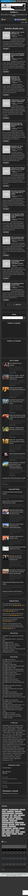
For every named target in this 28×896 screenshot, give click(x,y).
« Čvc (3, 869)
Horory (3, 817)
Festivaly (4, 811)
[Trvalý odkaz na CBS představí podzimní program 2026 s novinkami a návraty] (6, 263)
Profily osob (4, 824)
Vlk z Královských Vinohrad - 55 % (16, 704)
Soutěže (8, 830)
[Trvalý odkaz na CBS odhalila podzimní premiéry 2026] (6, 287)
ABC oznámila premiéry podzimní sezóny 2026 (17, 237)
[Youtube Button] (22, 19)
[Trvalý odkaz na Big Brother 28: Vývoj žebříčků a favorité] (6, 149)
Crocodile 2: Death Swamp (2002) (16, 666)
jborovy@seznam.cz (13, 793)
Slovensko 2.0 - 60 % (7, 760)
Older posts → (18, 304)
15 (20, 858)
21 (17, 861)
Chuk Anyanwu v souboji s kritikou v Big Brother (18, 100)
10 (3, 858)
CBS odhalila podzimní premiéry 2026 (17, 284)
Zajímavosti (8, 834)
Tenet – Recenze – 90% (8, 734)
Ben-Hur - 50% (11, 677)
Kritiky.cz (14, 12)
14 (17, 858)
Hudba (11, 817)
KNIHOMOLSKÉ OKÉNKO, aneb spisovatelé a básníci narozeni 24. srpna (16, 512)
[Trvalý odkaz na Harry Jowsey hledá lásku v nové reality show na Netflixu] (6, 194)
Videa (3, 834)
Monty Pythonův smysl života (17, 453)
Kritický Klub (11, 819)
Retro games (15, 828)
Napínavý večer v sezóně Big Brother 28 (17, 32)
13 (13, 304)
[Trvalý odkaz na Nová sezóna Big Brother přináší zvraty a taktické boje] (6, 57)
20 (14, 861)
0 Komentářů (14, 36)
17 (3, 861)
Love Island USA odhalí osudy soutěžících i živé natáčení (17, 215)
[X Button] (15, 19)
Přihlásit (4, 767)
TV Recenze (22, 832)
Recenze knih (4, 826)
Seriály (3, 830)
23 (24, 861)
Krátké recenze (5, 821)
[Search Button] (25, 19)
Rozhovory (21, 828)
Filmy (11, 815)
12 (10, 858)
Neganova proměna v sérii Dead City (12, 591)
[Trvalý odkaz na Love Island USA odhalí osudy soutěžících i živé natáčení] (6, 217)
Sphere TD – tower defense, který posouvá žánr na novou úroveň (17, 441)
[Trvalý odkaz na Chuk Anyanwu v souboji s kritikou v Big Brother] (6, 103)
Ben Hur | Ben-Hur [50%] (14, 680)
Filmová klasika (10, 811)
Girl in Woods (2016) (13, 700)
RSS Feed (4, 773)
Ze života (4, 835)
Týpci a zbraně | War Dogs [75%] (15, 671)
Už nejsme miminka (13, 679)
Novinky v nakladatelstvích (8, 822)
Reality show (11, 824)
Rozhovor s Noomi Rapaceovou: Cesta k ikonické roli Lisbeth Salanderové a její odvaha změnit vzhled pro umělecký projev (13, 625)
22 (20, 861)
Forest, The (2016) (12, 691)
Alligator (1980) (12, 667)
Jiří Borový (13, 35)
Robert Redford (11, 659)
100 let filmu (5, 809)
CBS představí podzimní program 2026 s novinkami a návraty (17, 262)
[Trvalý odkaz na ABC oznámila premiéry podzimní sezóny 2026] (6, 240)
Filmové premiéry (18, 813)
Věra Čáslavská (11, 712)
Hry (7, 817)
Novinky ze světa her (19, 822)
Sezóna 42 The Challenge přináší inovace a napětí (18, 168)
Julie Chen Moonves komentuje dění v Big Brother (17, 124)
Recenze (17, 824)
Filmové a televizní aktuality (8, 813)
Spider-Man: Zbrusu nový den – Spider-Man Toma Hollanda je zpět (17, 417)
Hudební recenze (17, 817)
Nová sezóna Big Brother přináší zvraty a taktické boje (17, 55)
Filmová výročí (18, 811)
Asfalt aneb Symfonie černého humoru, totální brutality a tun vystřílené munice (12, 709)
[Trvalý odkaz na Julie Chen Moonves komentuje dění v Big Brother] (6, 126)
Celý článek (6, 48)
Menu (5, 19)
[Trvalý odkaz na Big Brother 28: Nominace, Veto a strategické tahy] (6, 80)
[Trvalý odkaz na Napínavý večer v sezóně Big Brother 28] (6, 35)
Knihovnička (4, 819)
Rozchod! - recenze (13, 652)
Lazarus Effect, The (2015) (14, 714)
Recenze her (22, 824)
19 (10, 861)
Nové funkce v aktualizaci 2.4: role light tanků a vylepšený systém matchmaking (17, 571)
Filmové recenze (5, 815)
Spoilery (17, 830)
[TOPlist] (4, 841)
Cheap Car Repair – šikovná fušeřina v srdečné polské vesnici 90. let (16, 377)
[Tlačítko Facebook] (17, 19)
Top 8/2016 (10, 717)
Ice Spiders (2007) (12, 672)
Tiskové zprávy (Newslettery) (8, 832)
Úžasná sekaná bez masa (14, 706)
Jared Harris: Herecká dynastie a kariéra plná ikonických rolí (15, 557)
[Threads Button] (19, 19)
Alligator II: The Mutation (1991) (15, 669)
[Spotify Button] (24, 19)
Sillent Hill (10, 642)
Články (8, 835)
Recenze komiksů (12, 826)
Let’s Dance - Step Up (13, 644)
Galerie (15, 815)
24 (3, 864)
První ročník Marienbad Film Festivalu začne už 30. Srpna (12, 737)
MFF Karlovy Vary (13, 821)
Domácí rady (22, 809)
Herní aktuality (21, 815)
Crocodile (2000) (12, 664)
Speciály (12, 830)
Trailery (17, 832)
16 (24, 858)
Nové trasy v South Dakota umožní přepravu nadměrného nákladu (16, 525)
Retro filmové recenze (6, 828)
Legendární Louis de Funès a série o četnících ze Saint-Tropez (17, 401)
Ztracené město (12, 647)
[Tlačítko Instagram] (20, 19)
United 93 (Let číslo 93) (14, 645)
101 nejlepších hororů (13, 809)
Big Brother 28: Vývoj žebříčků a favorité (17, 146)
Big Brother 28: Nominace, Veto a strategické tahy (16, 78)
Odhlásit (9, 767)
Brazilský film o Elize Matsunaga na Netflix (14, 478)
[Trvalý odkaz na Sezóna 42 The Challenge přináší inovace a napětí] (6, 171)
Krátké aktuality (19, 819)
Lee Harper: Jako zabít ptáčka (14, 716)
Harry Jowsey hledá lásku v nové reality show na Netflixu (18, 192)
